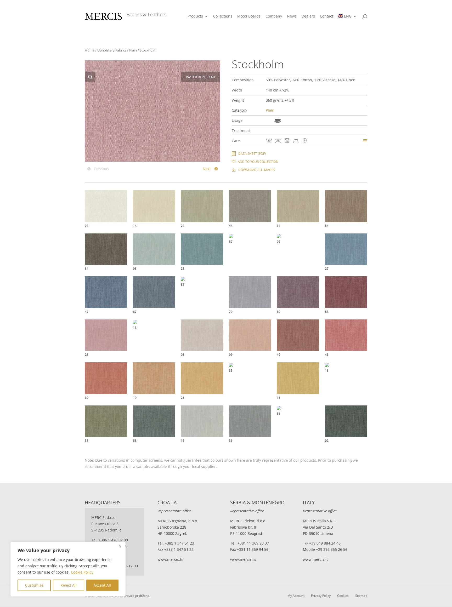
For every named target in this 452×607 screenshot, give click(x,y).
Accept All (102, 585)
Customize (34, 585)
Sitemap (361, 595)
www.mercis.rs (243, 559)
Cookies (343, 595)
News (292, 16)
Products (195, 16)
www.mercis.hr (170, 559)
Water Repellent (268, 130)
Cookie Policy (82, 572)
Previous (101, 168)
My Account (295, 595)
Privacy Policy (321, 595)
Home (89, 50)
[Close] (120, 546)
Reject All (68, 585)
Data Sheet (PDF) (252, 153)
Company (273, 16)
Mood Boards (249, 16)
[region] (68, 569)
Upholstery (269, 120)
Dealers (308, 16)
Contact (326, 16)
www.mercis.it (315, 559)
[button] (90, 77)
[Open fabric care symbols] (365, 140)
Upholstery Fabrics (111, 50)
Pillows (277, 120)
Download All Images (256, 170)
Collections (222, 16)
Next (207, 168)
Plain (133, 50)
